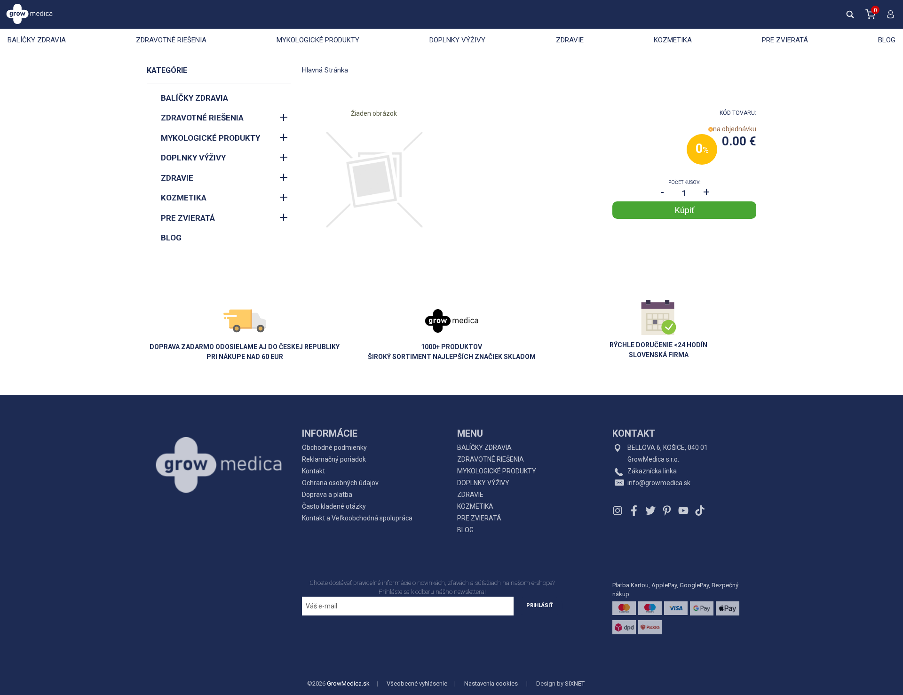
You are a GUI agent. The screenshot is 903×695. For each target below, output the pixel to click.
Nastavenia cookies (491, 683)
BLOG (886, 40)
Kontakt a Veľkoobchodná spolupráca (357, 518)
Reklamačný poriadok (334, 459)
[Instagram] (618, 510)
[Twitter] (650, 510)
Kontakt (313, 471)
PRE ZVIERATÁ (785, 40)
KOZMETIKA (673, 40)
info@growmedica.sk (658, 483)
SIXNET (575, 683)
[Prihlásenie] (888, 18)
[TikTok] (698, 510)
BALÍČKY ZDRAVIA (37, 40)
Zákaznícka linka (652, 471)
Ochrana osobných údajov (340, 483)
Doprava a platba (327, 494)
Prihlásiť (539, 605)
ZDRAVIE (570, 40)
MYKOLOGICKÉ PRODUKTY (318, 40)
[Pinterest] (666, 510)
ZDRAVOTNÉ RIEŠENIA (171, 40)
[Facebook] (634, 510)
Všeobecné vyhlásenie (417, 683)
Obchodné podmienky (334, 447)
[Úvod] (219, 444)
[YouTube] (683, 510)
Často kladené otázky (334, 506)
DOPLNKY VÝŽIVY (457, 40)
